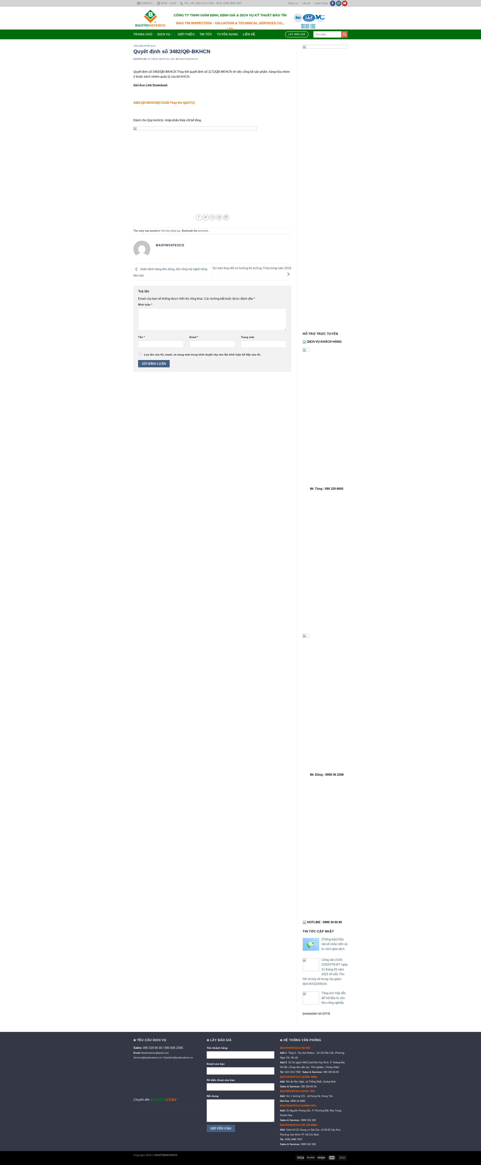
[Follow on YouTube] (344, 3)
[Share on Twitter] (206, 217)
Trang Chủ (142, 34)
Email (193, 337)
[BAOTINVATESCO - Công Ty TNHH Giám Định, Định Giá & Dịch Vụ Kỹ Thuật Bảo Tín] (150, 18)
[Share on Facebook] (199, 217)
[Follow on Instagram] (338, 3)
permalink (203, 230)
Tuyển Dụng (320, 3)
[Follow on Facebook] (332, 3)
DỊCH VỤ (163, 34)
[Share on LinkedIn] (226, 217)
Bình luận (145, 304)
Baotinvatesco (189, 59)
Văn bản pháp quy (144, 46)
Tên (141, 337)
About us (293, 3)
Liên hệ (306, 3)
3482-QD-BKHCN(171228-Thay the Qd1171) (164, 102)
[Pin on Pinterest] (219, 217)
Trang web (247, 337)
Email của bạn (216, 1063)
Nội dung (213, 1096)
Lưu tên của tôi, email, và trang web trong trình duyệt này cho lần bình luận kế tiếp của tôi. (202, 354)
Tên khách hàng (217, 1047)
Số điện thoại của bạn (221, 1080)
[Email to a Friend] (212, 217)
